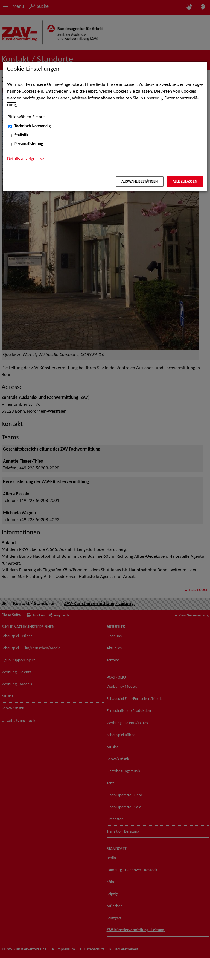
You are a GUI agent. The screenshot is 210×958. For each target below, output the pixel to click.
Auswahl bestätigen (139, 182)
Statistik (21, 135)
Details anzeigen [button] (22, 159)
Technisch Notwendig (32, 126)
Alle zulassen (185, 182)
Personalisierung (28, 144)
